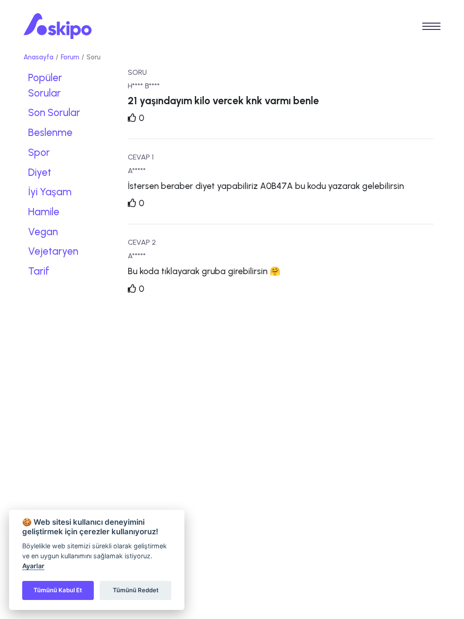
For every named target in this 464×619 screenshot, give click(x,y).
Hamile (43, 212)
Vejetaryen (53, 251)
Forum (70, 57)
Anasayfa (38, 57)
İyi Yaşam (50, 192)
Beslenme (50, 132)
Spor (39, 152)
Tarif (38, 271)
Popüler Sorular (45, 85)
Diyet (39, 172)
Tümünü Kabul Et (58, 590)
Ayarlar (33, 566)
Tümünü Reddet (136, 590)
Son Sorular (54, 112)
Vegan (43, 232)
